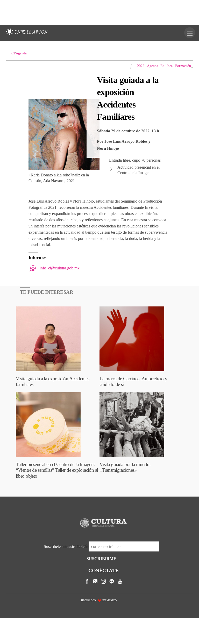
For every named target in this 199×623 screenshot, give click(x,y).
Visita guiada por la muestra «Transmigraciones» (125, 467)
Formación (183, 66)
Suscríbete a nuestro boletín (66, 546)
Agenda (152, 66)
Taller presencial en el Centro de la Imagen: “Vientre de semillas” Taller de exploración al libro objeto (57, 470)
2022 (140, 66)
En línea (166, 66)
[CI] (26, 35)
